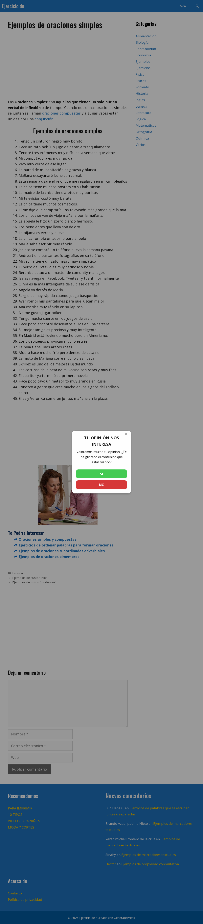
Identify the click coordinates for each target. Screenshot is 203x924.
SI (101, 473)
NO (101, 484)
